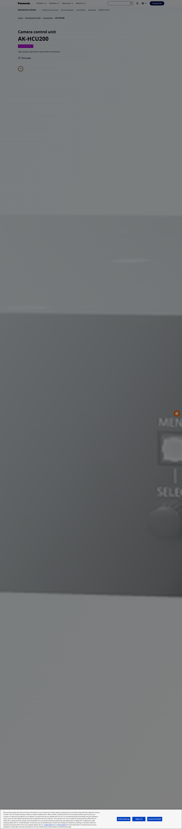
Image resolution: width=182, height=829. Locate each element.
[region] (91, 819)
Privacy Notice (61, 825)
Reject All (139, 819)
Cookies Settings (123, 819)
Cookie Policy (48, 825)
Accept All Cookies (154, 819)
